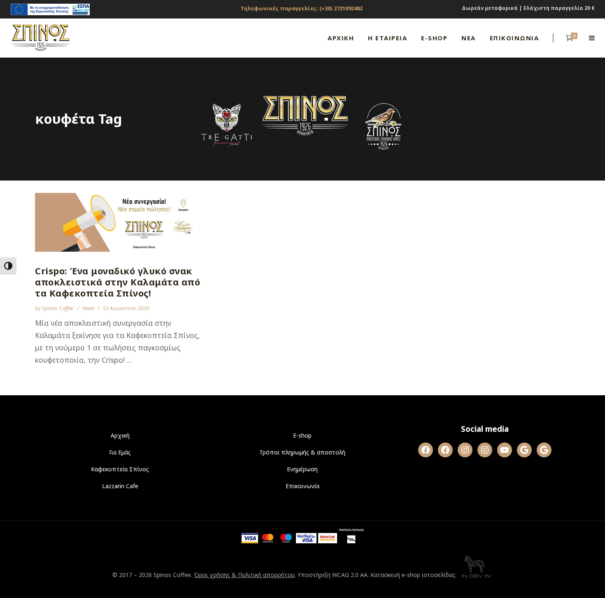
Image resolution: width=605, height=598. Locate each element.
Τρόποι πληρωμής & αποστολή (302, 452)
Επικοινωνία (302, 486)
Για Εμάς (120, 452)
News (88, 308)
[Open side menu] (592, 37)
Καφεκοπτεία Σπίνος (120, 469)
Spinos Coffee (58, 308)
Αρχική (120, 435)
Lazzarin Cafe (120, 486)
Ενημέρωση (302, 469)
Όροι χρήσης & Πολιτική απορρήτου (244, 575)
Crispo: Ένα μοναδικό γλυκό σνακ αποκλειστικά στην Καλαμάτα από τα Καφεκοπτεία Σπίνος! (117, 281)
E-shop (302, 435)
